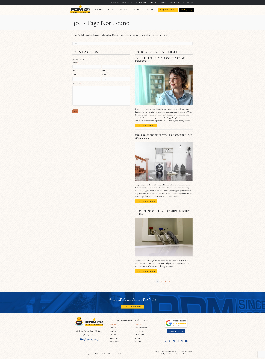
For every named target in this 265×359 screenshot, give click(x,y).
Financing (174, 2)
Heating (123, 10)
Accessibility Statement (110, 354)
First (73, 70)
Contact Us (187, 2)
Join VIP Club (141, 2)
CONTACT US (114, 342)
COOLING (113, 335)
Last (103, 70)
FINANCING (139, 331)
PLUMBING (113, 327)
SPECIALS (138, 338)
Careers (164, 2)
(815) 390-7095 (89, 339)
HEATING (113, 331)
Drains (111, 10)
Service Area (127, 2)
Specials (154, 2)
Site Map (120, 354)
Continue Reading (146, 125)
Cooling (136, 10)
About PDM (149, 10)
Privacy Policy (100, 354)
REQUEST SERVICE (141, 327)
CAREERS (138, 342)
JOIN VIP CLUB (139, 335)
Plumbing (99, 10)
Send (75, 111)
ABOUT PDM (114, 338)
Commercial (114, 2)
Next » (167, 281)
